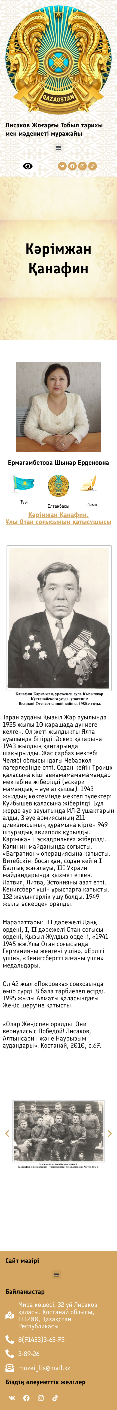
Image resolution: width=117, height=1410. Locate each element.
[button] (58, 147)
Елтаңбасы (58, 506)
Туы (24, 502)
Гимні (92, 504)
